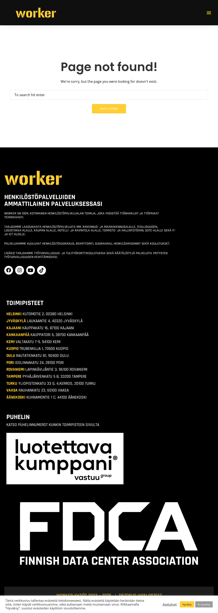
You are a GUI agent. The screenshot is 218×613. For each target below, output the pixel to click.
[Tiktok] (41, 270)
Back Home (109, 109)
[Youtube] (30, 270)
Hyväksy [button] (187, 604)
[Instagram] (19, 270)
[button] (208, 12)
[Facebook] (8, 270)
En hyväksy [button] (204, 604)
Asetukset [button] (170, 604)
